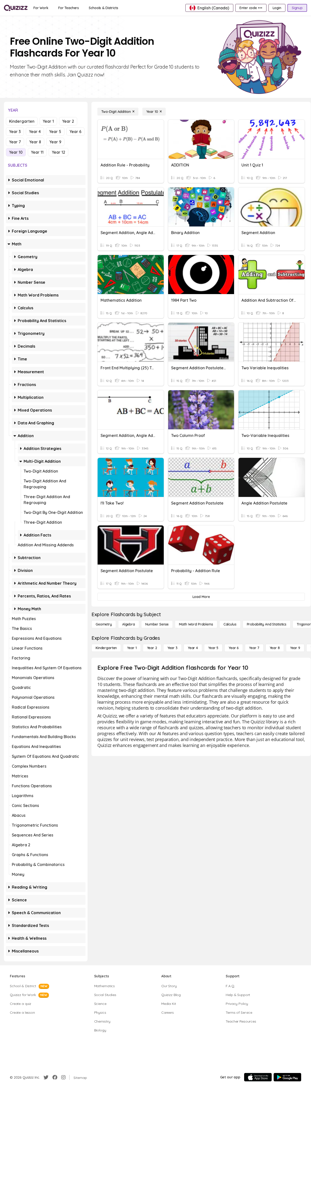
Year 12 (58, 152)
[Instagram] (63, 1077)
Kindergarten (21, 121)
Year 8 (35, 141)
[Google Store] (287, 1077)
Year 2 (68, 121)
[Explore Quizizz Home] (16, 8)
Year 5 (55, 131)
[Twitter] (46, 1077)
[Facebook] (54, 1077)
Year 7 (15, 141)
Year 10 (16, 152)
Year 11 (37, 152)
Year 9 (55, 141)
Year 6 (75, 131)
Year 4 (35, 131)
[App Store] (258, 1077)
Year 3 (15, 131)
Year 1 (48, 121)
